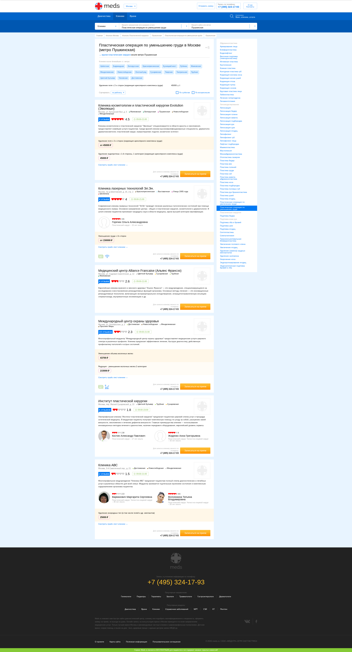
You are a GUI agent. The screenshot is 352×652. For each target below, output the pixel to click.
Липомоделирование (229, 104)
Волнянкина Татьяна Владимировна (180, 498)
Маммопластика (227, 147)
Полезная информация (136, 642)
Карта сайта (115, 642)
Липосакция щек (227, 127)
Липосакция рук (227, 124)
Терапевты (156, 596)
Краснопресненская (151, 66)
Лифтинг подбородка (229, 144)
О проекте (99, 642)
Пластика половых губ (230, 189)
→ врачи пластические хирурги (115, 55)
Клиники (120, 16)
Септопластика (227, 232)
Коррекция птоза (227, 81)
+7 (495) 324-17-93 (228, 5)
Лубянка (183, 66)
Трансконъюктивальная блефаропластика (230, 240)
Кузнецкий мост (169, 66)
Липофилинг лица (228, 141)
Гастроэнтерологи (205, 596)
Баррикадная (118, 66)
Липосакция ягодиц (228, 131)
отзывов (105, 332)
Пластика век (226, 164)
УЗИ (205, 609)
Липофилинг (225, 134)
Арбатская (104, 66)
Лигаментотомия (227, 101)
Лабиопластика (227, 94)
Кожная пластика (227, 68)
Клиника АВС (108, 465)
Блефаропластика (228, 50)
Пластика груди (227, 170)
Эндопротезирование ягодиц (233, 262)
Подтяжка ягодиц (227, 229)
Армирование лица (228, 46)
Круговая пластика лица (231, 91)
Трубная (194, 72)
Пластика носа (226, 182)
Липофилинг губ (227, 137)
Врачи (133, 16)
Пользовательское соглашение (167, 642)
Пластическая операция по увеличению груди (232, 203)
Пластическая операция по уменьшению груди (232, 208)
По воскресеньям (202, 93)
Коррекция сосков (228, 88)
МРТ (196, 609)
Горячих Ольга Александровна (130, 222)
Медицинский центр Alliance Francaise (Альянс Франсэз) (140, 270)
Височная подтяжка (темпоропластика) (229, 57)
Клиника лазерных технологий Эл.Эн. (126, 188)
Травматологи (185, 596)
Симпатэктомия (227, 235)
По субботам (184, 93)
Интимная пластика (229, 61)
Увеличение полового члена (232, 244)
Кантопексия (225, 65)
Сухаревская (155, 72)
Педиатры (141, 596)
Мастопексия (226, 151)
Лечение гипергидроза (230, 98)
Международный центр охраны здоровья (128, 321)
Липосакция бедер (228, 111)
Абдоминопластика (228, 43)
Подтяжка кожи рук (228, 219)
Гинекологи (126, 596)
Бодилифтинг (226, 53)
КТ (213, 609)
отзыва (104, 119)
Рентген (223, 609)
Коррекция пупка (227, 85)
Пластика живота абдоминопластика (228, 178)
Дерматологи (225, 596)
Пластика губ (226, 174)
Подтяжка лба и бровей (230, 222)
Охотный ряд (140, 72)
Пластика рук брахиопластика (233, 192)
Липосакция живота (229, 118)
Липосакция (225, 108)
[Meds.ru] (176, 561)
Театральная (182, 72)
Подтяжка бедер (227, 216)
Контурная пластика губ (230, 71)
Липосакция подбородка (231, 121)
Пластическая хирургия (230, 212)
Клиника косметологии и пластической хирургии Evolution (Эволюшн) (140, 107)
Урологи (170, 596)
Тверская (169, 72)
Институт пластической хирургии (122, 401)
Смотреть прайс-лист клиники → (113, 165)
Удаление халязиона (229, 256)
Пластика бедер (227, 160)
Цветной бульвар (107, 78)
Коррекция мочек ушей (230, 78)
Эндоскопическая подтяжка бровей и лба (232, 267)
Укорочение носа (227, 259)
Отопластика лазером (230, 157)
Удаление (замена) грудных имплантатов (232, 252)
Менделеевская (107, 72)
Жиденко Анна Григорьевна (184, 435)
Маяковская (196, 66)
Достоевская (137, 78)
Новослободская (124, 72)
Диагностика (104, 16)
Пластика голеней (228, 167)
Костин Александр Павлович (128, 435)
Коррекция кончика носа (231, 75)
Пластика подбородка (230, 185)
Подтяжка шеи (226, 226)
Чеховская (123, 78)
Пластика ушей (227, 195)
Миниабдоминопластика (231, 154)
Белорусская (133, 66)
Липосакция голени (228, 114)
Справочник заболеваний (176, 609)
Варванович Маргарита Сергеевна (132, 497)
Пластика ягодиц (227, 199)
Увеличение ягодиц (228, 247)
